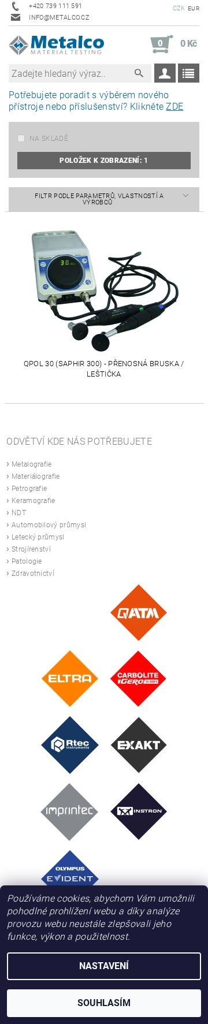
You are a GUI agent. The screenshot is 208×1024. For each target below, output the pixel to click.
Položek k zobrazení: (104, 161)
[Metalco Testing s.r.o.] (56, 44)
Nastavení (104, 965)
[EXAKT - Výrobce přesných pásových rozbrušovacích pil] (138, 744)
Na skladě (48, 139)
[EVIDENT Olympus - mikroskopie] (70, 878)
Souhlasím (104, 1002)
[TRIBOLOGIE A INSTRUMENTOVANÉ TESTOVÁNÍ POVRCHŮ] (70, 744)
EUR (193, 8)
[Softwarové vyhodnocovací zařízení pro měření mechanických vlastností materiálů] (69, 811)
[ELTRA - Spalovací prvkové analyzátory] (70, 677)
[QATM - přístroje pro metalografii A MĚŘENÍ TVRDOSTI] (138, 612)
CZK (179, 8)
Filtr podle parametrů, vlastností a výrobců (99, 199)
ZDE (174, 106)
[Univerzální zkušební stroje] (139, 811)
